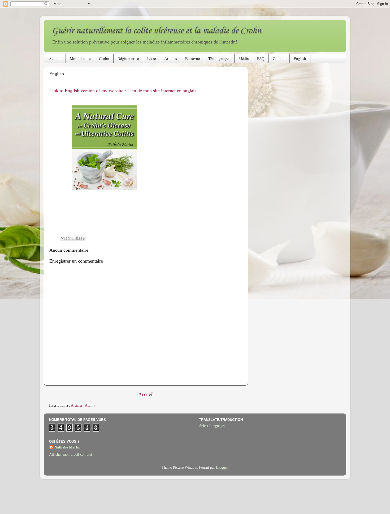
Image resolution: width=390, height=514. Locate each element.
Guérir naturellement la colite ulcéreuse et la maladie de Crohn (156, 31)
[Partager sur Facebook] (77, 238)
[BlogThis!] (67, 238)
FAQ (261, 58)
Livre (151, 58)
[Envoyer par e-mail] (62, 238)
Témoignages (219, 58)
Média (244, 58)
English (300, 58)
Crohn (104, 58)
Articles (170, 58)
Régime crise (128, 58)
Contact (279, 58)
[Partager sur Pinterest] (82, 238)
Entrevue (192, 58)
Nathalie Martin (67, 447)
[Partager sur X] (72, 238)
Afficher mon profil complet (70, 454)
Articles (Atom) (83, 405)
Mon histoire (80, 58)
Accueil (55, 58)
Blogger (222, 467)
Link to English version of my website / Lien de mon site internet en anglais (122, 90)
